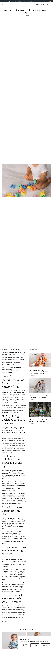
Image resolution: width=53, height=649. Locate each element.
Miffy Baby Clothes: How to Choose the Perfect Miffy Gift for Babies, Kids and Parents (39, 372)
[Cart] (50, 4)
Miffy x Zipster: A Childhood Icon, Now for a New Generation (39, 421)
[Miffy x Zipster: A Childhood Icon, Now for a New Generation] (40, 409)
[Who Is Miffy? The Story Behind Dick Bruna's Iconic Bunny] (40, 385)
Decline (45, 645)
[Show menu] (2, 4)
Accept (35, 645)
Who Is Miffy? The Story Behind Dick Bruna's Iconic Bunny (39, 397)
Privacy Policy (44, 641)
